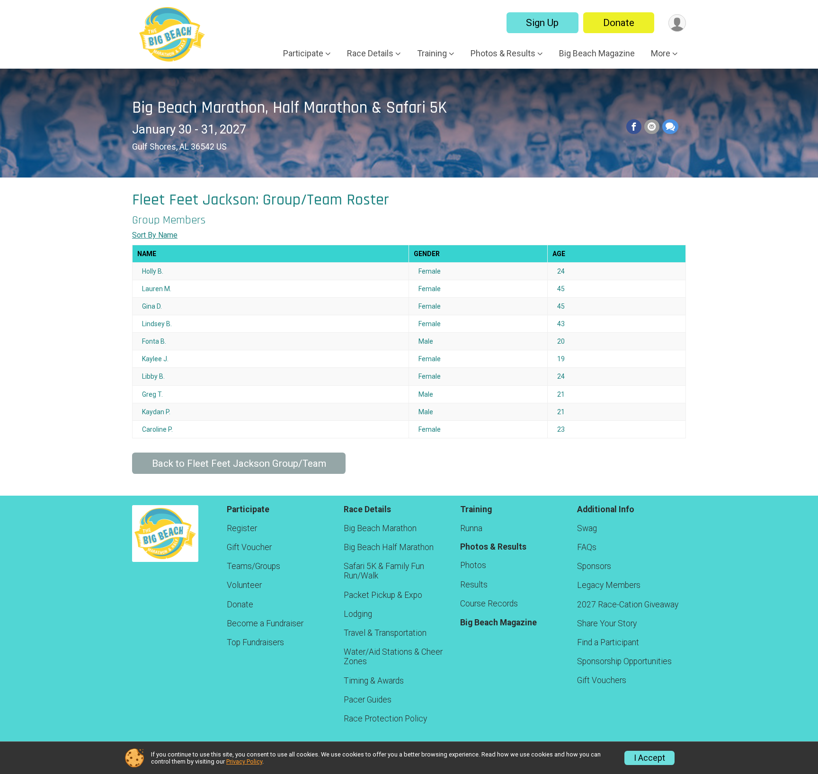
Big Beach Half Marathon (389, 547)
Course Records (489, 603)
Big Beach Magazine (597, 53)
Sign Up (542, 22)
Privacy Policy (244, 761)
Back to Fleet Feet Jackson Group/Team (239, 463)
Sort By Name (155, 235)
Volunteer (244, 585)
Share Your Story (607, 623)
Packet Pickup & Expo (383, 595)
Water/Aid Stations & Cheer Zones (393, 656)
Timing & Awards (374, 680)
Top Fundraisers (255, 642)
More (660, 53)
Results (474, 584)
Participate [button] (303, 53)
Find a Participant (608, 642)
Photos (473, 565)
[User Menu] (677, 23)
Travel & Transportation (385, 633)
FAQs (586, 547)
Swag (587, 528)
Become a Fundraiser (265, 623)
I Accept (649, 758)
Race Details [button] (370, 53)
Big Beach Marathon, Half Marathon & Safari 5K (289, 107)
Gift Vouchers (601, 680)
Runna (471, 528)
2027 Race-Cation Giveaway (627, 604)
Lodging (358, 614)
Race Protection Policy (385, 718)
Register (242, 528)
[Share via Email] (651, 126)
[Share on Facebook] (633, 126)
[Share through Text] (670, 126)
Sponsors (594, 566)
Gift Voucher (249, 547)
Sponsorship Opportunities (624, 661)
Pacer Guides (367, 699)
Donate (618, 22)
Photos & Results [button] (503, 53)
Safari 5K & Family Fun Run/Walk (384, 570)
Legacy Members (608, 585)
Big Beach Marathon (380, 528)
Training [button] (432, 53)
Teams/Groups (253, 566)
